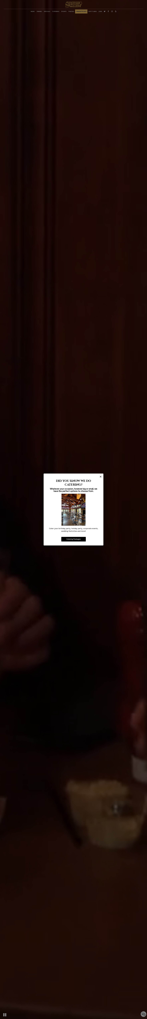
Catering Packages (73, 539)
